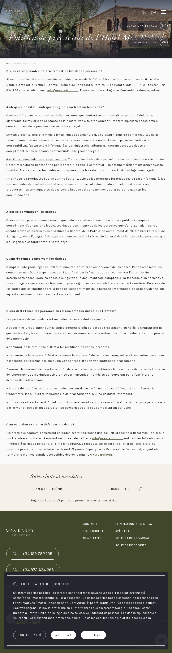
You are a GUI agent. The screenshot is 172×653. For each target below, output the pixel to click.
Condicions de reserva (133, 524)
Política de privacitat (132, 538)
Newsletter (92, 538)
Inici (8, 63)
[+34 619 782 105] (153, 11)
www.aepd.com (101, 454)
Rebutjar (93, 635)
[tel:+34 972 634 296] (144, 11)
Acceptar (63, 635)
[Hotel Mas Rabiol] (16, 12)
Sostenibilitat (94, 531)
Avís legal (123, 531)
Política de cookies (130, 545)
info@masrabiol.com (63, 90)
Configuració (30, 635)
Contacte (90, 524)
